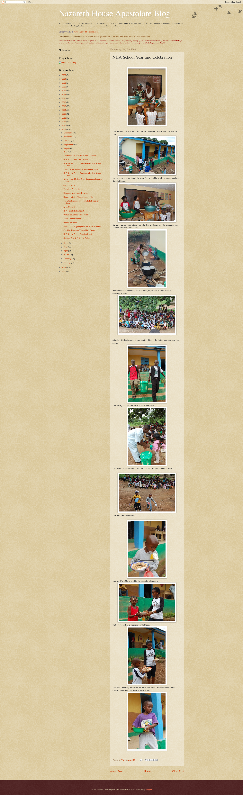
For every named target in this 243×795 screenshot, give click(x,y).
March (67, 255)
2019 (64, 91)
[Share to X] (151, 760)
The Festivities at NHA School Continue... (80, 155)
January (67, 262)
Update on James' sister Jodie (75, 215)
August (67, 148)
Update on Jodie (70, 222)
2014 (64, 110)
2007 (64, 271)
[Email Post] (141, 760)
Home (147, 771)
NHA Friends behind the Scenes (76, 211)
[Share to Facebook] (154, 760)
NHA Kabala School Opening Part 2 (77, 234)
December (68, 133)
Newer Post (116, 771)
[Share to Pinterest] (156, 760)
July (66, 152)
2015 (64, 106)
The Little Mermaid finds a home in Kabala (80, 169)
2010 (64, 126)
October (67, 141)
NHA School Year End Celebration (77, 159)
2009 (64, 130)
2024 (64, 79)
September (68, 144)
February (68, 259)
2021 (64, 83)
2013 (64, 114)
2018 (64, 95)
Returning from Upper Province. (76, 193)
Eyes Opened (69, 207)
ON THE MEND (69, 185)
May (66, 247)
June (66, 243)
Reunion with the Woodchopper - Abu (78, 197)
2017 (64, 98)
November (68, 137)
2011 (64, 122)
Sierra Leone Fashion (72, 219)
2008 (64, 268)
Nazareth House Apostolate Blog (114, 13)
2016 (64, 102)
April (66, 251)
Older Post (178, 771)
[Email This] (146, 760)
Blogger (149, 789)
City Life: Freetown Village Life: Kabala (79, 230)
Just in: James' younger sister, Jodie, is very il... (83, 226)
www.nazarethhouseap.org (86, 32)
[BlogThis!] (148, 760)
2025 (64, 75)
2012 (64, 118)
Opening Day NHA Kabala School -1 (78, 238)
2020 (64, 87)
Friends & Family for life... (74, 189)
